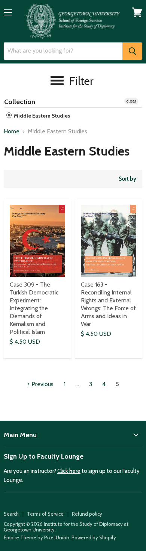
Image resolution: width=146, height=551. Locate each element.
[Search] (132, 51)
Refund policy (87, 514)
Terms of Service (45, 514)
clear (131, 101)
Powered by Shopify (94, 537)
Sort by (127, 179)
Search (11, 514)
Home (11, 131)
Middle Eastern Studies (41, 115)
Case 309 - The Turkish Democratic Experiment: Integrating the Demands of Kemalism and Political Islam (34, 308)
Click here (68, 471)
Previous (42, 384)
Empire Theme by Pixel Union (36, 537)
